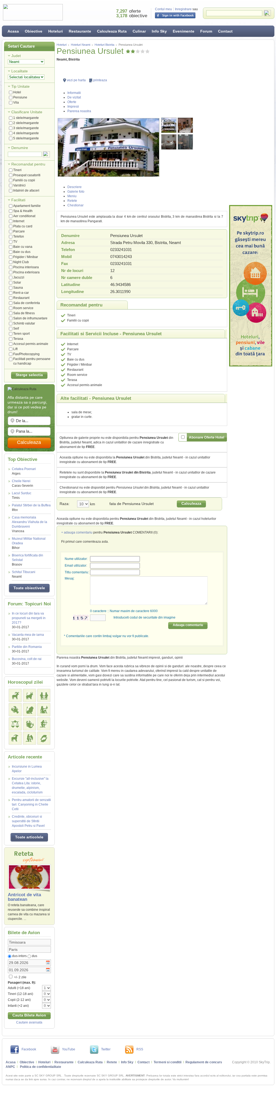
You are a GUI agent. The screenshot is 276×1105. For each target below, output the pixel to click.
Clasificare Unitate (26, 112)
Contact (225, 31)
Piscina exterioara (26, 272)
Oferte (71, 102)
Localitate (19, 71)
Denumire (19, 148)
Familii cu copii (24, 180)
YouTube (68, 1049)
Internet (18, 221)
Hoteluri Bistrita (104, 44)
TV (15, 241)
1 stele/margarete (26, 118)
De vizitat (74, 97)
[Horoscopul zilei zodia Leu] (29, 709)
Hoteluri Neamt (80, 44)
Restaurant (21, 298)
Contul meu (163, 9)
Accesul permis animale (30, 344)
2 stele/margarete (26, 123)
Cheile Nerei (22, 483)
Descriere (74, 187)
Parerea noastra (79, 111)
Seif (16, 328)
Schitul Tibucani (23, 574)
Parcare (19, 231)
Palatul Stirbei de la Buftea (31, 507)
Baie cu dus (21, 252)
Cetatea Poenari (24, 471)
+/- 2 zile (19, 977)
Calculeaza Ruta (112, 31)
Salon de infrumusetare (30, 318)
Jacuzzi (18, 277)
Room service (23, 308)
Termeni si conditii (167, 1062)
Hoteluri (55, 31)
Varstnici (19, 185)
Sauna (18, 288)
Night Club (21, 262)
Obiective (33, 31)
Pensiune (20, 97)
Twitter (106, 1049)
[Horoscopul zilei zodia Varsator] (29, 738)
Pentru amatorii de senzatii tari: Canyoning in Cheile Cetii (31, 804)
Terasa (18, 339)
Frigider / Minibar (25, 257)
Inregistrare (183, 9)
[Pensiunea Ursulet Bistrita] (108, 147)
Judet (16, 56)
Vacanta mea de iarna (28, 635)
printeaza (100, 80)
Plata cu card (22, 226)
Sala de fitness (24, 313)
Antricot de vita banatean (24, 897)
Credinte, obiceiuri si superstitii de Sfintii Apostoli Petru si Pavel (28, 821)
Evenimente (183, 31)
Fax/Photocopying (26, 354)
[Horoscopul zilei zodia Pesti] (43, 738)
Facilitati (18, 200)
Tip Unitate (20, 86)
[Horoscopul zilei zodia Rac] (15, 709)
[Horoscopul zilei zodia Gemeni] (43, 695)
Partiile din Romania (27, 647)
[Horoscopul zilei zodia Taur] (29, 695)
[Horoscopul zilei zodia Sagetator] (43, 723)
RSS (139, 1049)
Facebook (29, 1049)
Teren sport (21, 334)
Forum (206, 31)
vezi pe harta (76, 80)
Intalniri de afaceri (26, 190)
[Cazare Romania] (250, 285)
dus (34, 956)
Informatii (74, 93)
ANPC (10, 1067)
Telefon (18, 236)
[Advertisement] (250, 122)
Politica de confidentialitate (40, 1067)
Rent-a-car (21, 293)
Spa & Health (23, 211)
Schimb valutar (24, 323)
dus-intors (19, 956)
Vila (16, 102)
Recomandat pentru (28, 164)
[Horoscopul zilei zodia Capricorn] (15, 738)
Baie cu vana (22, 247)
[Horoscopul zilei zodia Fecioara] (43, 709)
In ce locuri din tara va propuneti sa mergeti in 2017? (29, 618)
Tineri (17, 170)
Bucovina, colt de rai (27, 659)
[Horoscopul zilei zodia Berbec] (15, 695)
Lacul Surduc (21, 495)
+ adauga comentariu (76, 532)
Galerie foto (75, 191)
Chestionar (75, 205)
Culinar (139, 31)
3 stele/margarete (26, 128)
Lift (15, 349)
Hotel (17, 92)
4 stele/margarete (26, 133)
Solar (17, 282)
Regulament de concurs (203, 1062)
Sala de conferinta (26, 303)
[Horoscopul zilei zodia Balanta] (15, 723)
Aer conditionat (24, 216)
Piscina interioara (26, 267)
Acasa (13, 31)
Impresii (73, 106)
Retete (72, 201)
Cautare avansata (29, 1022)
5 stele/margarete (26, 138)
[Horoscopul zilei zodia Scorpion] (29, 723)
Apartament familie (27, 206)
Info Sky (159, 31)
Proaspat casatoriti (26, 175)
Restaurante (80, 31)
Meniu (72, 196)
